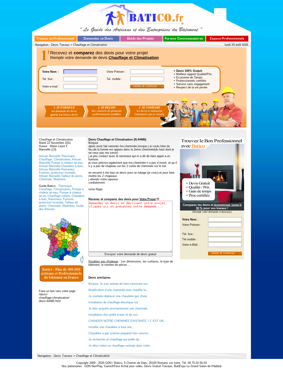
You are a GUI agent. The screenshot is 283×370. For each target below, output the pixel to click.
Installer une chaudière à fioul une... (111, 327)
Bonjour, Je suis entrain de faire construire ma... (119, 283)
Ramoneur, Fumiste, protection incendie (56, 200)
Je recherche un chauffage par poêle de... (115, 339)
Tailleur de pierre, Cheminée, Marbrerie (58, 204)
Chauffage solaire (59, 195)
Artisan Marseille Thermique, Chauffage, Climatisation (57, 157)
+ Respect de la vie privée (190, 87)
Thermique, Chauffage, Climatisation (56, 187)
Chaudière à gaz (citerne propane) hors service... (119, 333)
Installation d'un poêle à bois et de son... (114, 314)
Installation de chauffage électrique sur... (114, 302)
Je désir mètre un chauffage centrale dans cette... (120, 345)
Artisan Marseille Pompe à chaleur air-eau (60, 161)
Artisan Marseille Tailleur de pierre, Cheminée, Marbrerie (61, 177)
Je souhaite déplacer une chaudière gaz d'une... (118, 296)
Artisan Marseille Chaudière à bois (61, 166)
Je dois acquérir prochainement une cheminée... (119, 308)
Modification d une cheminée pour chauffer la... (118, 290)
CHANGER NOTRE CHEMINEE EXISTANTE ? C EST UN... (127, 321)
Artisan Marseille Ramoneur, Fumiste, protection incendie (57, 171)
